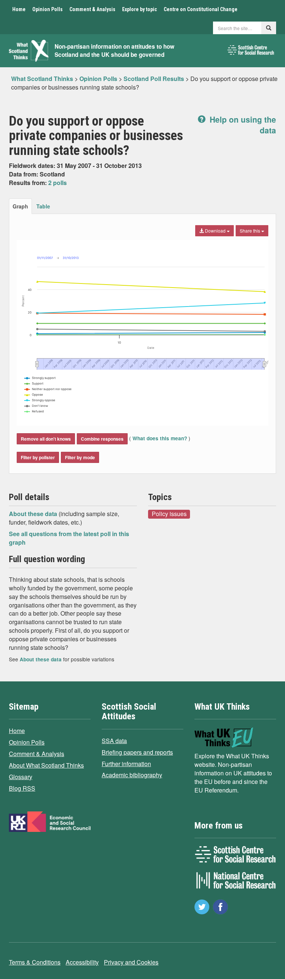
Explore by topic (139, 9)
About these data (34, 513)
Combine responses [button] (102, 438)
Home (19, 9)
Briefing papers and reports (137, 752)
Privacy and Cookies (131, 962)
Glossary (20, 776)
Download (215, 230)
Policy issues (169, 514)
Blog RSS (22, 788)
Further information (126, 763)
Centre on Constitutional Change (201, 9)
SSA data (114, 740)
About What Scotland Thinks (46, 765)
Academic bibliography (132, 775)
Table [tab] (43, 206)
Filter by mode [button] (80, 457)
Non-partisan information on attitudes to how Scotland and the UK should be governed (114, 50)
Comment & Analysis (92, 9)
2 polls (57, 182)
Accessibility (82, 962)
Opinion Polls (47, 9)
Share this (250, 230)
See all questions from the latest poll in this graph (69, 538)
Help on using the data (241, 125)
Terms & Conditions (34, 962)
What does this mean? (160, 438)
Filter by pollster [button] (38, 457)
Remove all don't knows (46, 438)
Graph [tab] (20, 206)
